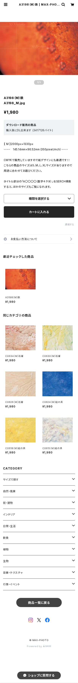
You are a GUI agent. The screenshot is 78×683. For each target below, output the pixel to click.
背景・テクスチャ (13, 572)
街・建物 (8, 502)
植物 (6, 549)
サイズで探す (11, 479)
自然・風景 (9, 491)
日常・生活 (9, 526)
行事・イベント (11, 584)
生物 (6, 561)
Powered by (35, 646)
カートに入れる (39, 212)
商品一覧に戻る (39, 603)
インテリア (9, 514)
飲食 (6, 537)
